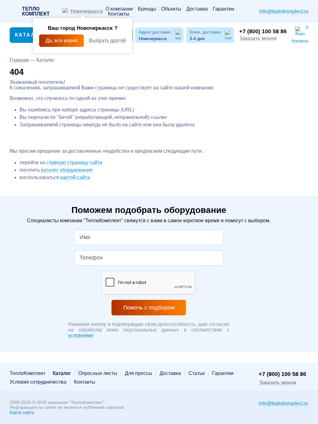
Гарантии (223, 9)
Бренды (147, 9)
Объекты (171, 9)
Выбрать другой (107, 40)
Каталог (29, 35)
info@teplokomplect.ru (283, 11)
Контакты (118, 13)
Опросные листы (97, 373)
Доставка (197, 9)
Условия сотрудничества (38, 382)
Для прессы (138, 373)
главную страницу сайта (74, 162)
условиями (80, 335)
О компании (119, 9)
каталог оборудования (67, 170)
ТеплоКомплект (27, 373)
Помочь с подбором (149, 307)
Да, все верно (62, 40)
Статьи (197, 373)
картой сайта (75, 177)
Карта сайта (22, 412)
